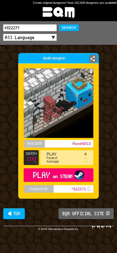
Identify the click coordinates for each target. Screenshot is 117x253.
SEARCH (69, 28)
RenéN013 (81, 143)
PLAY (53, 175)
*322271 (79, 189)
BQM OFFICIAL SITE (83, 213)
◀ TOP (14, 213)
